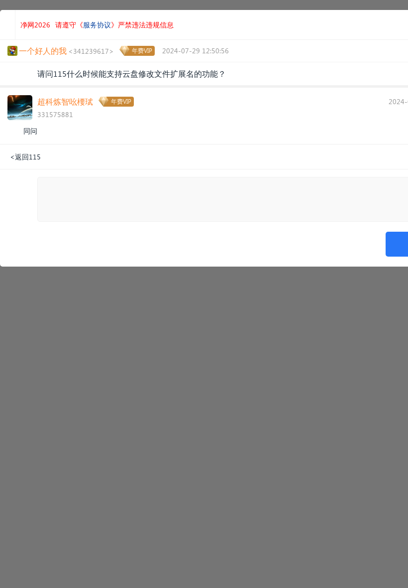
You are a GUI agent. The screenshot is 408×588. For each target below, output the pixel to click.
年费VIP (142, 50)
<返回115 (25, 156)
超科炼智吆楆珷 (65, 101)
